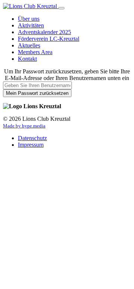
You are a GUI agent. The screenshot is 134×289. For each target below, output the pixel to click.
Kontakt (27, 59)
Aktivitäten (31, 25)
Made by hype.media (24, 126)
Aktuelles (29, 45)
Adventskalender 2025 (44, 32)
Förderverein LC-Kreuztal (48, 39)
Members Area (35, 52)
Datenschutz (32, 138)
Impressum (31, 145)
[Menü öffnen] (61, 8)
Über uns (28, 19)
